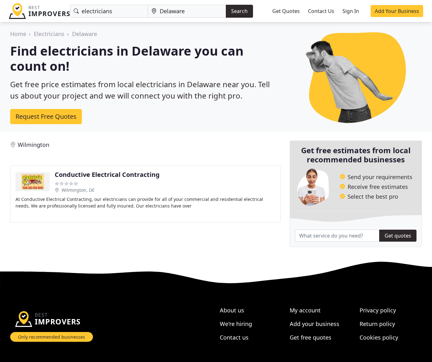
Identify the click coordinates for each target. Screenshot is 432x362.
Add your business (314, 324)
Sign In (351, 11)
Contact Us (321, 11)
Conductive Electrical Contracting (107, 174)
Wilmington (33, 144)
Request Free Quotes (46, 116)
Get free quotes (310, 337)
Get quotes (398, 235)
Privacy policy (378, 310)
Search (239, 11)
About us (232, 310)
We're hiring (236, 324)
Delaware (84, 34)
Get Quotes (286, 11)
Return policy (377, 324)
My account (305, 310)
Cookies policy (379, 337)
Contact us (234, 337)
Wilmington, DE (78, 190)
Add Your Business (397, 11)
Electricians (49, 34)
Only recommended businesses (51, 337)
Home (18, 34)
